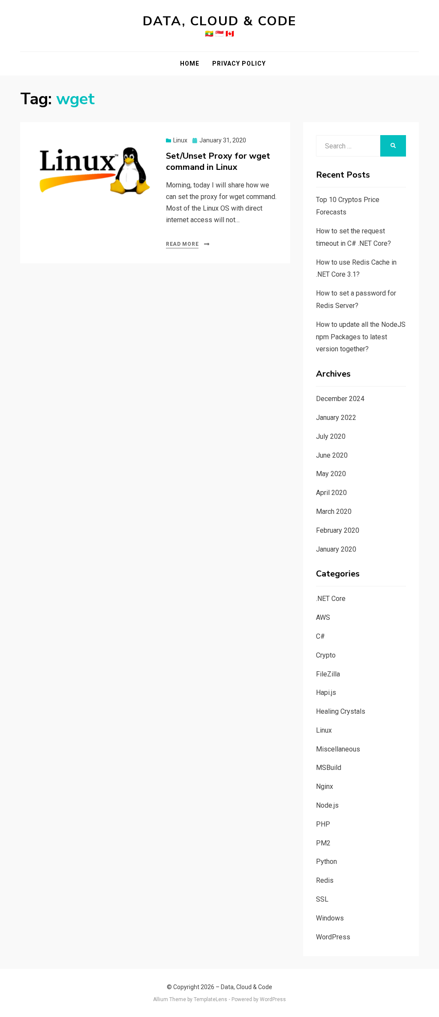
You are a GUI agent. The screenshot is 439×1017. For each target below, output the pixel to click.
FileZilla (328, 674)
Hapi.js (326, 692)
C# (320, 636)
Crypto (326, 655)
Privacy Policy (239, 63)
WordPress (333, 937)
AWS (323, 617)
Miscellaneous (338, 749)
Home (189, 63)
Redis (325, 880)
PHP (323, 824)
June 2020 (332, 455)
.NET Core (331, 599)
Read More (182, 244)
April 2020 (331, 493)
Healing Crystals (340, 711)
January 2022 (336, 417)
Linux (180, 140)
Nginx (324, 786)
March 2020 (334, 511)
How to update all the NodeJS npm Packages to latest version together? (361, 336)
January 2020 (336, 549)
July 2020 (331, 436)
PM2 (323, 843)
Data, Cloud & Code (220, 21)
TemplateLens (210, 999)
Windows (330, 918)
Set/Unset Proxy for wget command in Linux (218, 161)
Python (326, 861)
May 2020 (331, 474)
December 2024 (340, 399)
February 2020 (337, 530)
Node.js (327, 805)
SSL (322, 899)
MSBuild (328, 768)
